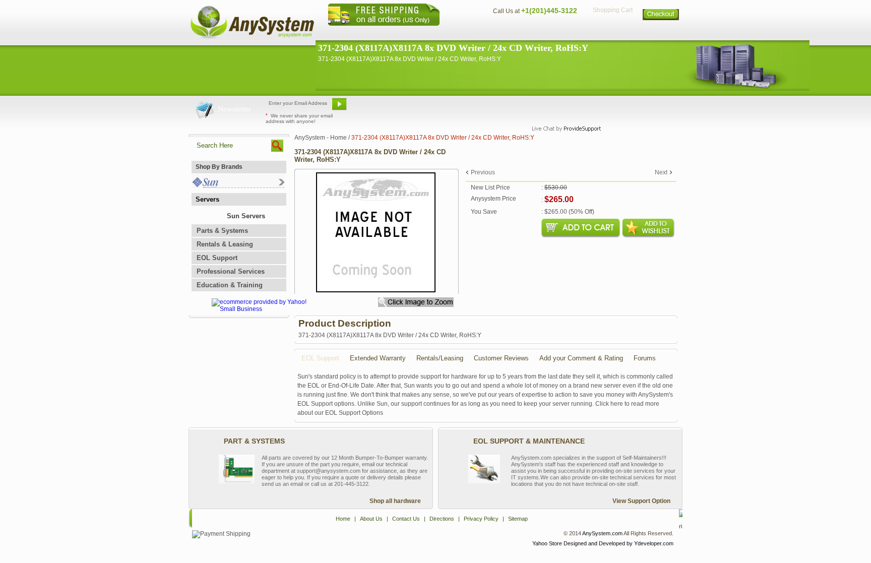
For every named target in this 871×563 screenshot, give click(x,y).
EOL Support (217, 258)
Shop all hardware (395, 501)
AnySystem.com (602, 533)
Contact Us (509, 33)
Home (422, 33)
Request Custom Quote (632, 107)
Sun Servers (246, 216)
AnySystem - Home (320, 137)
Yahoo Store (547, 543)
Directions (558, 33)
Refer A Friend (429, 107)
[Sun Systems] (238, 186)
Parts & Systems (222, 230)
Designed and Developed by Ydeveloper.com (618, 543)
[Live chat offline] (562, 107)
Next (661, 172)
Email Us (375, 107)
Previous (483, 172)
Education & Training (230, 285)
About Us (463, 33)
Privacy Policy (612, 33)
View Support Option (641, 501)
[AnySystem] (252, 37)
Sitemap (661, 33)
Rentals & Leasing (225, 244)
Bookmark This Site (496, 107)
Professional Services (231, 271)
